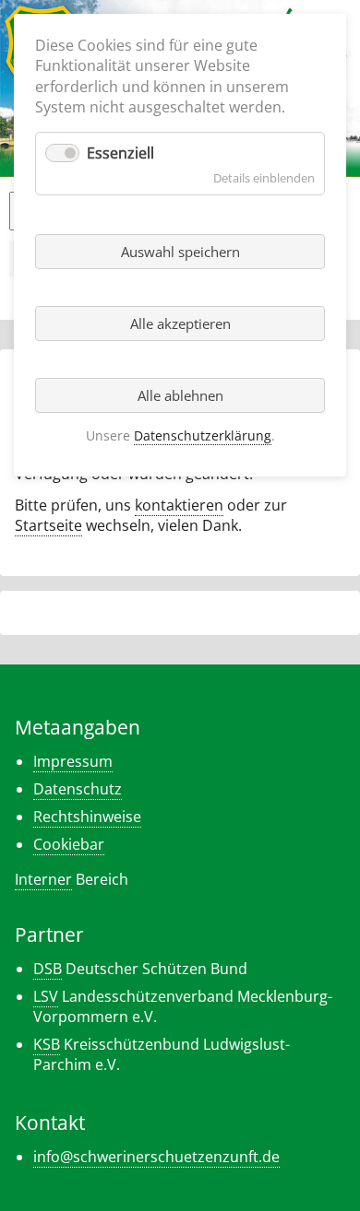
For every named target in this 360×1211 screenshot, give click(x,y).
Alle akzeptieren (180, 323)
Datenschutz (77, 789)
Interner (43, 879)
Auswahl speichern (180, 251)
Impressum (73, 761)
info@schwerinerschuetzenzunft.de (156, 1156)
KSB (46, 1044)
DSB (47, 968)
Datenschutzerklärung (202, 435)
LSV (45, 996)
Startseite (48, 525)
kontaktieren (179, 505)
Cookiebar (68, 844)
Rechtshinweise (87, 816)
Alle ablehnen (180, 395)
